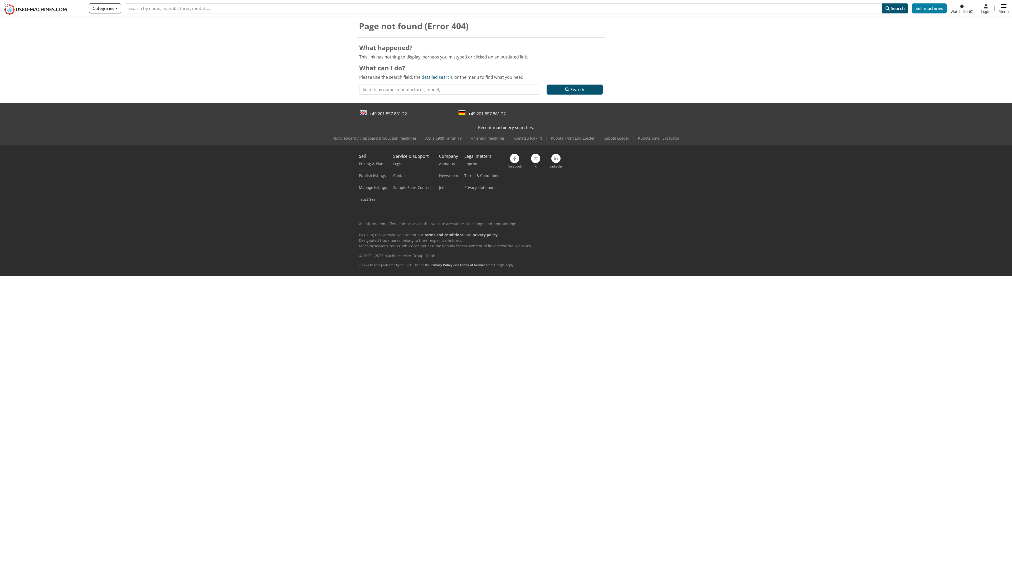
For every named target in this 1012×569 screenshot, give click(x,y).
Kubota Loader (616, 138)
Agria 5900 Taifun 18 (443, 138)
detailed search (437, 77)
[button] (1004, 8)
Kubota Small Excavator (658, 138)
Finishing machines (487, 138)
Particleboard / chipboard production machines (375, 138)
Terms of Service (472, 265)
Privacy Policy (442, 265)
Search (897, 8)
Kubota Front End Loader (573, 138)
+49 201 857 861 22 (388, 114)
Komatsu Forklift (527, 138)
